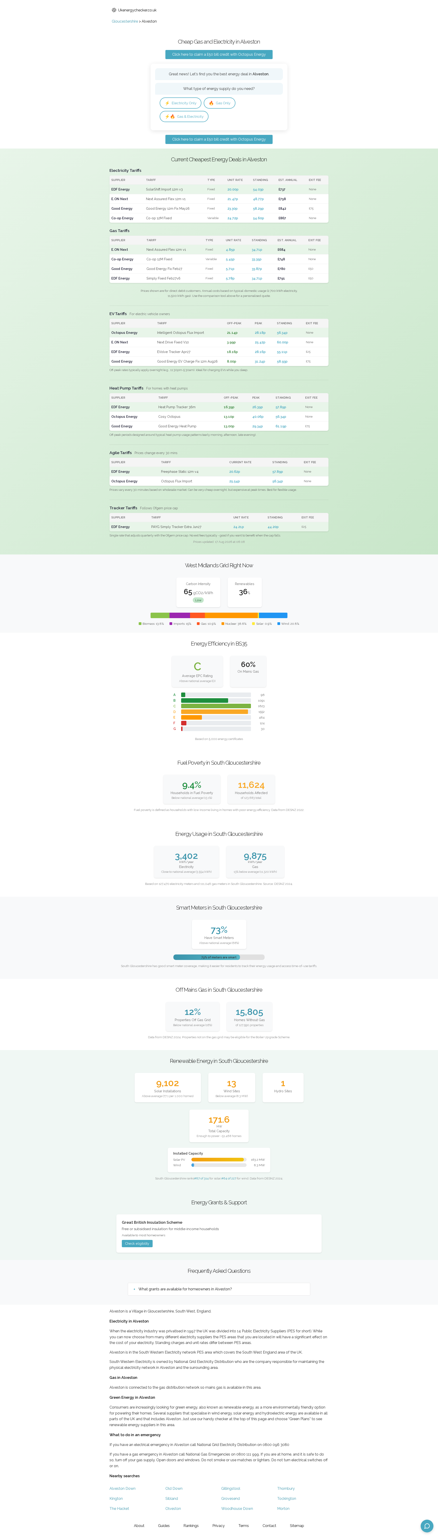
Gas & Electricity (184, 116)
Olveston (173, 1508)
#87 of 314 (201, 1178)
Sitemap (297, 1526)
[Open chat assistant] (427, 1526)
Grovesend (230, 1498)
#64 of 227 (228, 1178)
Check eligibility (137, 1243)
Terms (243, 1526)
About (139, 1526)
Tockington (286, 1498)
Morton (283, 1508)
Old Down (173, 1488)
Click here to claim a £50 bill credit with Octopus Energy (219, 54)
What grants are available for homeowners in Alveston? (185, 1289)
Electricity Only (180, 103)
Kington (116, 1498)
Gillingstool (230, 1488)
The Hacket (119, 1508)
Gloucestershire (125, 21)
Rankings (191, 1526)
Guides (164, 1526)
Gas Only (219, 103)
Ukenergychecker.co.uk (137, 10)
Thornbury (286, 1488)
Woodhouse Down (237, 1508)
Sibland (171, 1498)
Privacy (218, 1526)
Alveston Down (123, 1488)
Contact (269, 1526)
